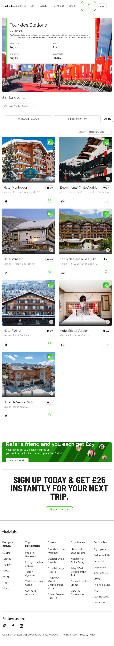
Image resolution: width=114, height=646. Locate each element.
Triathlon (7, 564)
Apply (107, 118)
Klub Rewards (101, 596)
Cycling (6, 552)
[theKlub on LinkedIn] (21, 626)
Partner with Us (102, 555)
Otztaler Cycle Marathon (17, 106)
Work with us (101, 573)
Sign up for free (59, 509)
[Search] (77, 6)
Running (6, 558)
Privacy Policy (87, 634)
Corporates (100, 567)
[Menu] (110, 6)
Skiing (5, 576)
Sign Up (88, 6)
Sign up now (100, 549)
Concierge (59, 6)
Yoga (5, 582)
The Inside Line (102, 584)
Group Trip (99, 561)
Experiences (20, 6)
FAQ (96, 590)
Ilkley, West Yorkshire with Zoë (78, 572)
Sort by (82, 132)
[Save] (51, 179)
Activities (44, 6)
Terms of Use (69, 634)
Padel (5, 570)
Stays (32, 6)
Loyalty (72, 6)
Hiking (5, 588)
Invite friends (17, 460)
